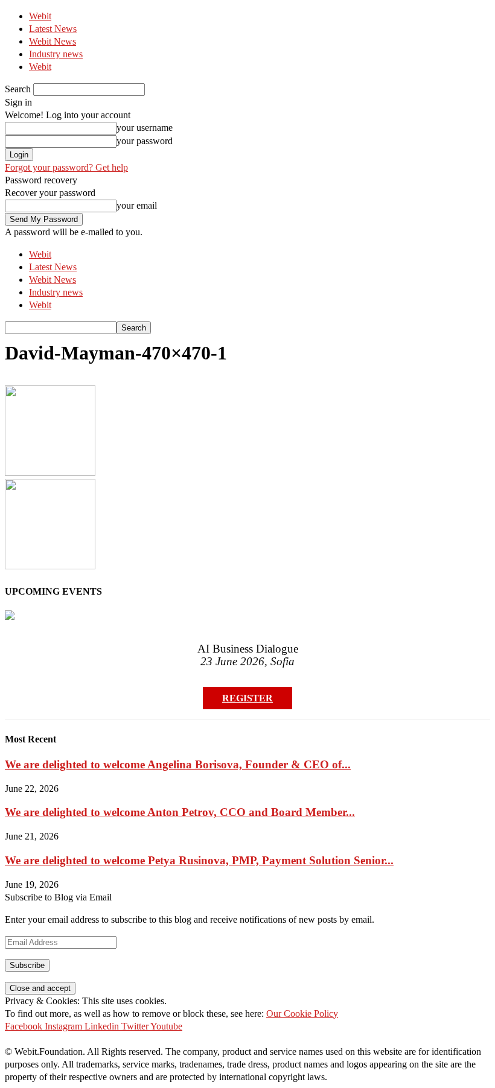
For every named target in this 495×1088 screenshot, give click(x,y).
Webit (40, 16)
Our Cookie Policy (302, 1013)
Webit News (52, 41)
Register (247, 698)
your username (145, 127)
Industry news (56, 54)
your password (145, 141)
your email (137, 205)
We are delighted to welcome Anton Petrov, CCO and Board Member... (180, 812)
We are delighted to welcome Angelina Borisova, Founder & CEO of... (178, 764)
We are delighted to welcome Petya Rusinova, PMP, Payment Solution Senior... (199, 860)
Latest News (53, 29)
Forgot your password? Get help (66, 167)
